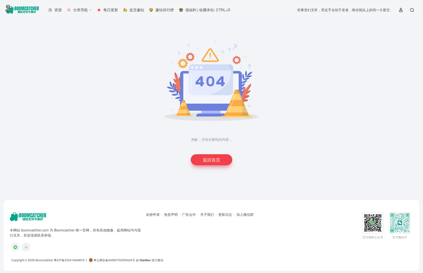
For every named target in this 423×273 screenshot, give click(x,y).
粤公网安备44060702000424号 (114, 260)
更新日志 (225, 214)
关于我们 (207, 214)
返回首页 (211, 159)
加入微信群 (245, 214)
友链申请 (153, 214)
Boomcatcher (44, 260)
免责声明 (171, 214)
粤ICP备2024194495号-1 (70, 260)
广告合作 (189, 214)
